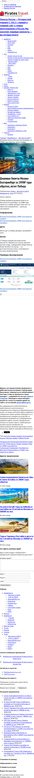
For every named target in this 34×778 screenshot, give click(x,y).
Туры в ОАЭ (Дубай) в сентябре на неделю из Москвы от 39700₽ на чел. (17, 746)
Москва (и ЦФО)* (13, 61)
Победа (21, 438)
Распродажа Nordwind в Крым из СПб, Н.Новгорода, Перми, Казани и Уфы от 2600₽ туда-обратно (16, 444)
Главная (3, 138)
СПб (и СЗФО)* (12, 63)
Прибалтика (12, 603)
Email (2, 578)
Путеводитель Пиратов (12, 6)
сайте (4, 251)
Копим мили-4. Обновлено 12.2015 (17, 131)
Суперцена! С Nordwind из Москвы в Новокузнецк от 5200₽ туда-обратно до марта (14, 450)
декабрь (19, 436)
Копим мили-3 (11, 129)
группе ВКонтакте (23, 402)
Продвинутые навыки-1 (14, 112)
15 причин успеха (12, 121)
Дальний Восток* (12, 73)
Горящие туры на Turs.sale (15, 56)
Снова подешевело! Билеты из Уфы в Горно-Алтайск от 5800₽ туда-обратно (16, 479)
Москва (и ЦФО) (12, 41)
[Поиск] (1, 1)
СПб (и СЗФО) (11, 43)
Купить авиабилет (13, 91)
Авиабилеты (7, 39)
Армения (10, 78)
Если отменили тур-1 (13, 116)
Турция (10, 76)
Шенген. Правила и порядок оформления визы (20, 108)
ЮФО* (9, 69)
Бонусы (6, 86)
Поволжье (10, 45)
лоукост (3, 438)
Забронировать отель (14, 93)
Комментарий (6, 558)
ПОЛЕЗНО (6, 104)
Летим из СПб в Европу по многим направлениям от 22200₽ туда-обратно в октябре (18, 729)
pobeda (13, 436)
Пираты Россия (9, 8)
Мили (5, 123)
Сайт (2, 581)
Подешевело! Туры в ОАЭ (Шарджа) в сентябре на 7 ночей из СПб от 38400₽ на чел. (19, 753)
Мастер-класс (9, 626)
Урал (9, 46)
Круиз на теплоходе (13, 99)
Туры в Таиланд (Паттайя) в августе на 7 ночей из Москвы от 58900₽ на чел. (16, 538)
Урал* (9, 67)
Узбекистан (11, 82)
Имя (1, 574)
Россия (26, 438)
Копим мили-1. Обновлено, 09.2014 (17, 125)
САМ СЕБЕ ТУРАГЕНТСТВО (11, 88)
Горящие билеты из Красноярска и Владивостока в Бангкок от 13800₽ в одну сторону (17, 741)
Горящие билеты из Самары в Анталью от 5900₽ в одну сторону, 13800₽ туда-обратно (18, 716)
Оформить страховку (13, 95)
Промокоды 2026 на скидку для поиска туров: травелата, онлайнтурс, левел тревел (20, 59)
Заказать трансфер (13, 97)
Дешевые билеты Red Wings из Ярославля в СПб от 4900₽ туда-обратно (19, 734)
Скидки (6, 632)
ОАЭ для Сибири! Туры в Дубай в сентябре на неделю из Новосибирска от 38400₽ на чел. (18, 722)
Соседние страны (14, 607)
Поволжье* (11, 65)
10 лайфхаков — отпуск (14, 114)
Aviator (13, 191)
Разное (6, 630)
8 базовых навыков (13, 110)
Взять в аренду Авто (13, 103)
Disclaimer (10, 134)
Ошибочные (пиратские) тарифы (17, 118)
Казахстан (10, 80)
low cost (7, 436)
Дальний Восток (12, 52)
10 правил (10, 119)
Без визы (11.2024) (13, 106)
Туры (5, 54)
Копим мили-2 (11, 127)
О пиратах (7, 133)
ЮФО (9, 48)
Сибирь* (10, 71)
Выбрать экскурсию (13, 101)
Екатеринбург (28, 436)
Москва (9, 438)
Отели (5, 84)
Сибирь (10, 50)
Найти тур (10, 89)
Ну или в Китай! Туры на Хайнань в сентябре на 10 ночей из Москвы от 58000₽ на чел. (16, 509)
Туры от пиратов (10, 4)
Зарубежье (7, 75)
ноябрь (15, 438)
